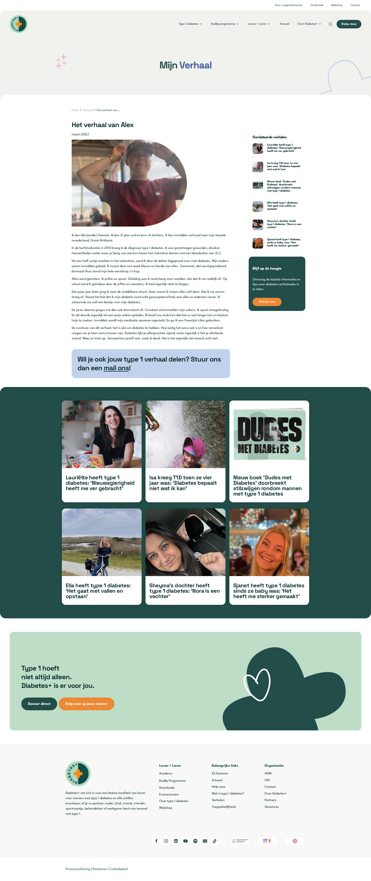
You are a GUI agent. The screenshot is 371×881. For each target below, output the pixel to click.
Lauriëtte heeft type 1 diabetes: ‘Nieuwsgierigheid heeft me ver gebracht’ (284, 147)
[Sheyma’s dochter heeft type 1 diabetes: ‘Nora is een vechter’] (185, 542)
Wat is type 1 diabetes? (228, 793)
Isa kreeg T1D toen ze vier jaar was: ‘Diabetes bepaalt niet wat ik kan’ (283, 166)
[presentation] (258, 148)
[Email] (205, 841)
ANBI (268, 773)
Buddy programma (223, 24)
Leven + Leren (257, 24)
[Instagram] (166, 841)
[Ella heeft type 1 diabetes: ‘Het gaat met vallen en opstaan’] (102, 542)
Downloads (166, 787)
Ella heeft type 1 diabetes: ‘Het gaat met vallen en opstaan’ (282, 205)
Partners (270, 800)
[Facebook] (156, 841)
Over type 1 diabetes (173, 801)
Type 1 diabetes (188, 24)
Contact (355, 5)
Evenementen (169, 794)
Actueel (284, 24)
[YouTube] (185, 841)
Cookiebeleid (118, 869)
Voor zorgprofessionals (288, 5)
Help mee (218, 786)
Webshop (336, 5)
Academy (165, 773)
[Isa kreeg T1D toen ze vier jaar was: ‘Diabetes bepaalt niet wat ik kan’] (185, 434)
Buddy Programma (172, 781)
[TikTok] (215, 841)
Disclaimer (100, 869)
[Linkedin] (176, 841)
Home (75, 110)
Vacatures (272, 807)
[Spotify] (195, 841)
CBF (267, 780)
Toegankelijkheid (224, 807)
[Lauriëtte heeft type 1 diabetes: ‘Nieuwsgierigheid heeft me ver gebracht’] (102, 434)
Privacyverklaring (78, 869)
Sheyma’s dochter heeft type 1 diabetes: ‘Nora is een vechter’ (284, 224)
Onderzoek (317, 5)
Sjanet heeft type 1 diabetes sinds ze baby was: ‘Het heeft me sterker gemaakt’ (283, 242)
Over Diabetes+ (308, 24)
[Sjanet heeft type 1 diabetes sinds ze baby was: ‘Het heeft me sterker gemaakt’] (269, 542)
